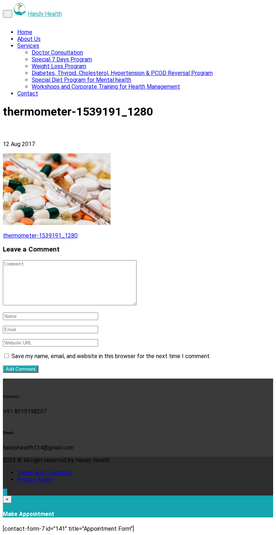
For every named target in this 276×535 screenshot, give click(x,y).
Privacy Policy (35, 479)
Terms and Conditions (44, 472)
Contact (27, 93)
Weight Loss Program (59, 66)
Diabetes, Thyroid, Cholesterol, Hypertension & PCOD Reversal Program (122, 73)
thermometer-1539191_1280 (40, 235)
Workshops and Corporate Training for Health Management (106, 86)
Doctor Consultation (57, 52)
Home (24, 32)
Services (28, 45)
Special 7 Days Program (62, 59)
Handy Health (45, 13)
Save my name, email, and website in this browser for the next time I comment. (111, 356)
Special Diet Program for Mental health (81, 79)
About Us (29, 39)
